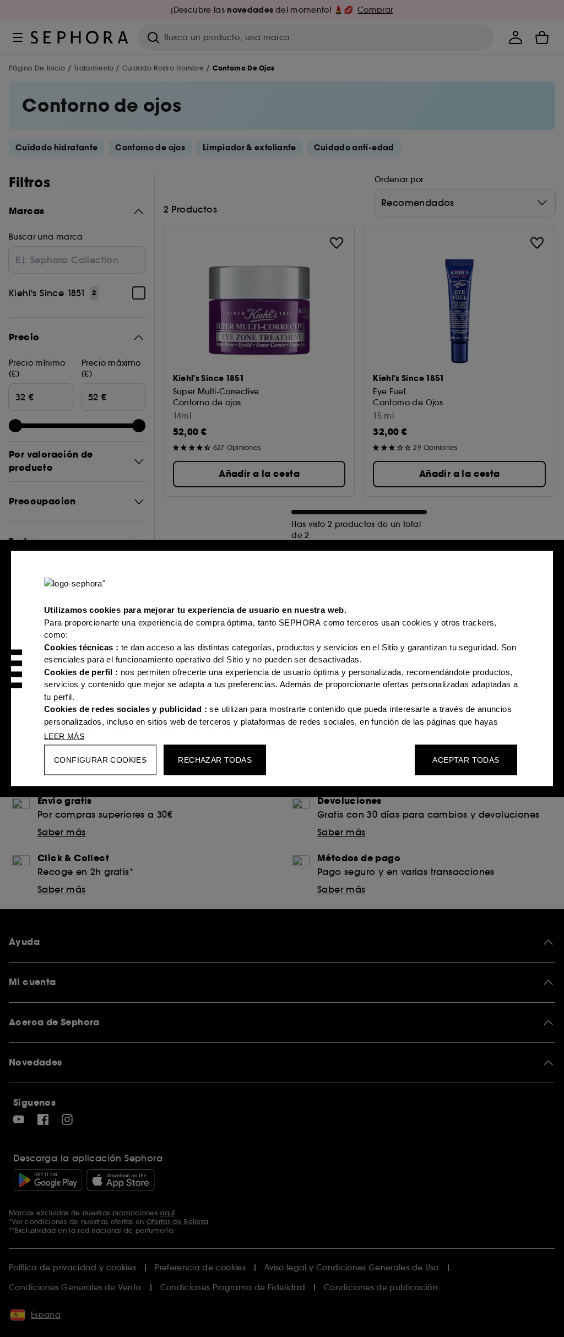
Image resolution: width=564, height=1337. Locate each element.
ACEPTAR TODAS (465, 760)
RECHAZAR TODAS (215, 760)
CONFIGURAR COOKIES (100, 760)
